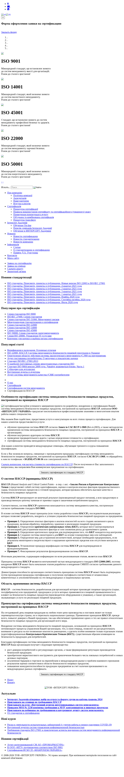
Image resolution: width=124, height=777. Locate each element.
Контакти (12, 255)
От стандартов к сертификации (23, 713)
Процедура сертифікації (25, 209)
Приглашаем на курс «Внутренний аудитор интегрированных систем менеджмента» (53, 705)
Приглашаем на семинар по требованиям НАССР (34, 702)
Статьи (17, 247)
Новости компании (23, 241)
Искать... (5, 187)
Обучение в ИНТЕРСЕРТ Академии (32, 231)
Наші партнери (21, 201)
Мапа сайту (13, 258)
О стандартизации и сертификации (31, 250)
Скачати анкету (15, 268)
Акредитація (19, 198)
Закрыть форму (9, 32)
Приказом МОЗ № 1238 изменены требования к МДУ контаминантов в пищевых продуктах (57, 707)
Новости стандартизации (26, 239)
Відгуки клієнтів (22, 203)
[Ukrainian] (8, 14)
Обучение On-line (22, 225)
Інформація (13, 244)
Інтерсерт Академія (17, 222)
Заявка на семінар (16, 266)
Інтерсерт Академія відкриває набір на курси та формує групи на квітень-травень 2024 (54, 699)
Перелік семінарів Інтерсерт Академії (32, 228)
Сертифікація (14, 206)
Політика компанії (22, 195)
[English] (3, 14)
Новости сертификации (25, 236)
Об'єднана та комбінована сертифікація (33, 217)
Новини (11, 233)
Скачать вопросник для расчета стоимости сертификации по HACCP (36, 464)
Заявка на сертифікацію (19, 263)
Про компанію (14, 192)
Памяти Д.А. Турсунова (25, 252)
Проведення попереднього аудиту (30, 214)
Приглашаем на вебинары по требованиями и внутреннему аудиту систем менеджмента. (55, 710)
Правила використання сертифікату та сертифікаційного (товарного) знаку (52, 211)
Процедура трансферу (24, 220)
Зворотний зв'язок (16, 271)
